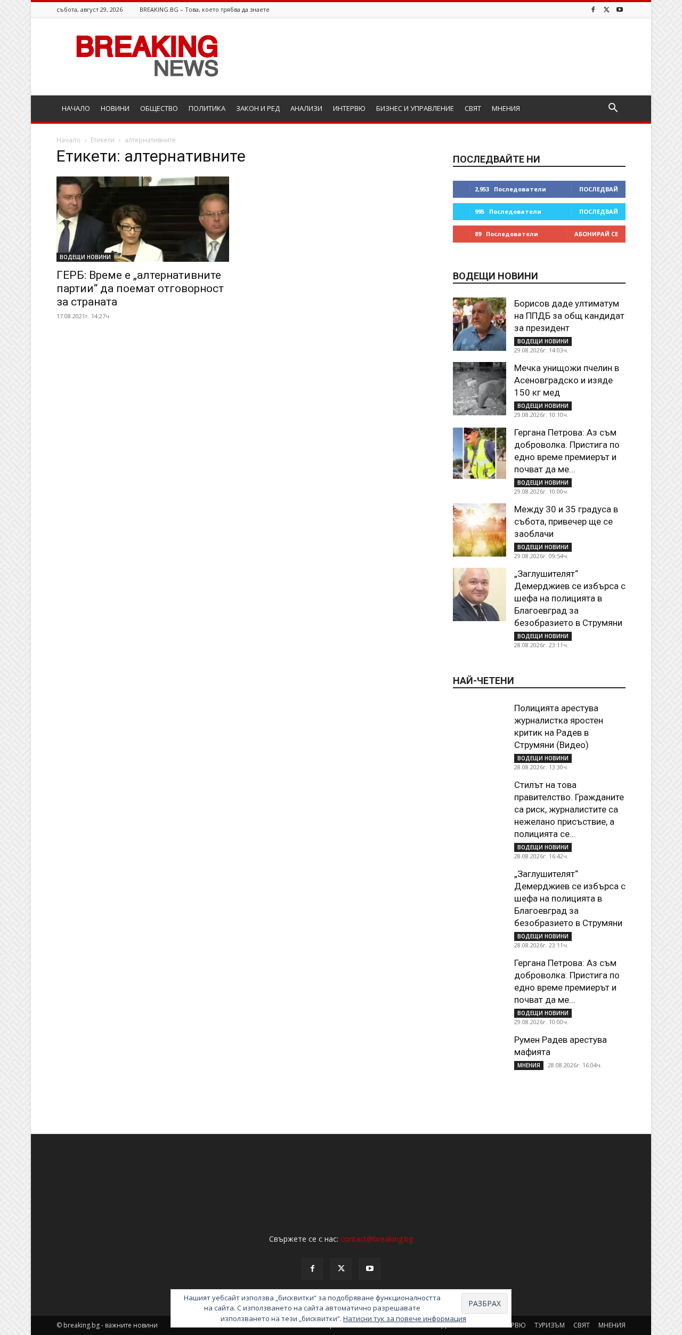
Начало (68, 139)
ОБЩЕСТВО (159, 108)
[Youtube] (620, 9)
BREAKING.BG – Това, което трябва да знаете (205, 9)
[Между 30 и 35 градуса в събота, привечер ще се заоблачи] (479, 530)
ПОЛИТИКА (207, 108)
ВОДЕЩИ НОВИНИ (85, 257)
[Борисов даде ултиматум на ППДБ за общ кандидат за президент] (479, 324)
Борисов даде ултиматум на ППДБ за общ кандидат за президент (569, 315)
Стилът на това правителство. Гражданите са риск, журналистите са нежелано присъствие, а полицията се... (569, 809)
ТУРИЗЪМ (549, 1325)
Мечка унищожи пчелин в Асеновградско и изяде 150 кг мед (566, 380)
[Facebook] (593, 9)
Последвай (598, 189)
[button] (613, 109)
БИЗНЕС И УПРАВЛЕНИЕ (415, 108)
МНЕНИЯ (506, 108)
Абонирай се (596, 234)
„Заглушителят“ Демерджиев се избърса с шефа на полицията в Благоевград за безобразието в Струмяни (570, 598)
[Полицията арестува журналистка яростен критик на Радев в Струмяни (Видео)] (479, 728)
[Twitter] (606, 9)
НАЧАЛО (76, 108)
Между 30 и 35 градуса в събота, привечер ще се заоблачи (566, 521)
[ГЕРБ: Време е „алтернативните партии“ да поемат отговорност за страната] (142, 219)
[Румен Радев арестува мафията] (479, 1060)
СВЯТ (473, 108)
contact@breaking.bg (376, 1239)
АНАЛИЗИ (306, 108)
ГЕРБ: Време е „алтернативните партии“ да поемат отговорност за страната (140, 288)
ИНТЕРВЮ (349, 108)
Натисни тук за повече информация (404, 1318)
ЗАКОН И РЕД (258, 108)
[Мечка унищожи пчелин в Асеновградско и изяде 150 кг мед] (479, 388)
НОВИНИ (115, 108)
